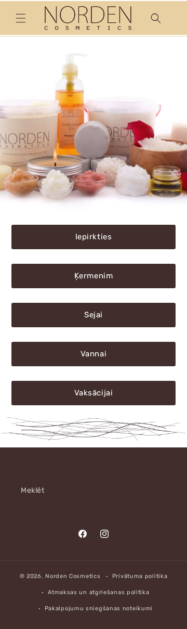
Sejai (93, 314)
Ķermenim (93, 275)
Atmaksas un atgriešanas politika (98, 592)
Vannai (94, 353)
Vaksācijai (93, 392)
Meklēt (33, 490)
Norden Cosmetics (72, 576)
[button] (20, 18)
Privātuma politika (140, 576)
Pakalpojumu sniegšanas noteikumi (99, 608)
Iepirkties (93, 236)
